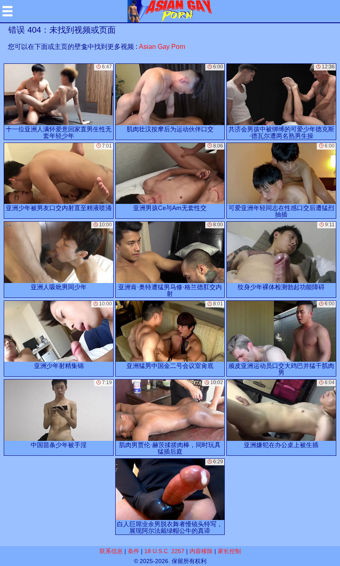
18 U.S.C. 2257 (164, 551)
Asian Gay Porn (162, 46)
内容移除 (201, 551)
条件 (133, 551)
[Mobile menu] (7, 11)
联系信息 (111, 551)
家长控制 (229, 551)
